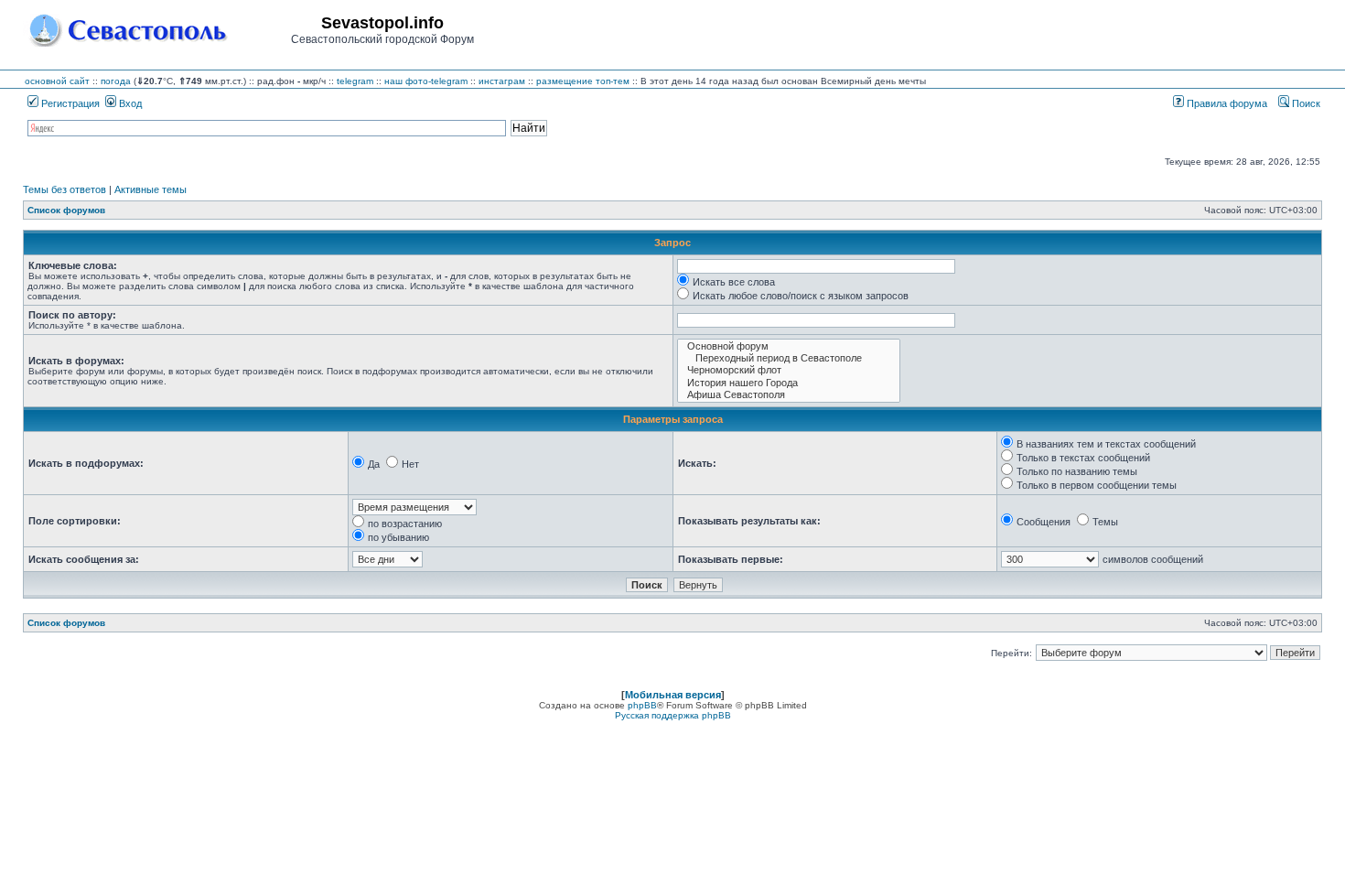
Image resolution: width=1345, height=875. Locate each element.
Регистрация (69, 103)
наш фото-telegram (426, 81)
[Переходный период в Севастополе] (788, 358)
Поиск (1304, 103)
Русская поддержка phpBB (673, 715)
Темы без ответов (64, 189)
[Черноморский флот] (788, 370)
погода (116, 81)
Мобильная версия (673, 694)
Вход (129, 103)
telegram (355, 81)
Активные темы (150, 189)
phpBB (642, 705)
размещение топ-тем (582, 81)
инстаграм (502, 81)
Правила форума (1225, 103)
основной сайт (57, 81)
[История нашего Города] (788, 383)
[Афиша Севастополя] (788, 395)
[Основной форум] (788, 346)
